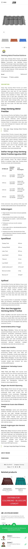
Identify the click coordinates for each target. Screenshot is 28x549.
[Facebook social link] (12, 467)
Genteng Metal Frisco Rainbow (20, 489)
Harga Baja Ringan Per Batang (17, 446)
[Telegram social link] (20, 467)
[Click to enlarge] (3, 32)
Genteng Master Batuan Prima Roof (7, 489)
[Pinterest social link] (16, 467)
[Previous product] (23, 47)
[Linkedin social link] (18, 467)
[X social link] (14, 467)
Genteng (7, 47)
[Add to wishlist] (11, 477)
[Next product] (26, 47)
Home (2, 47)
